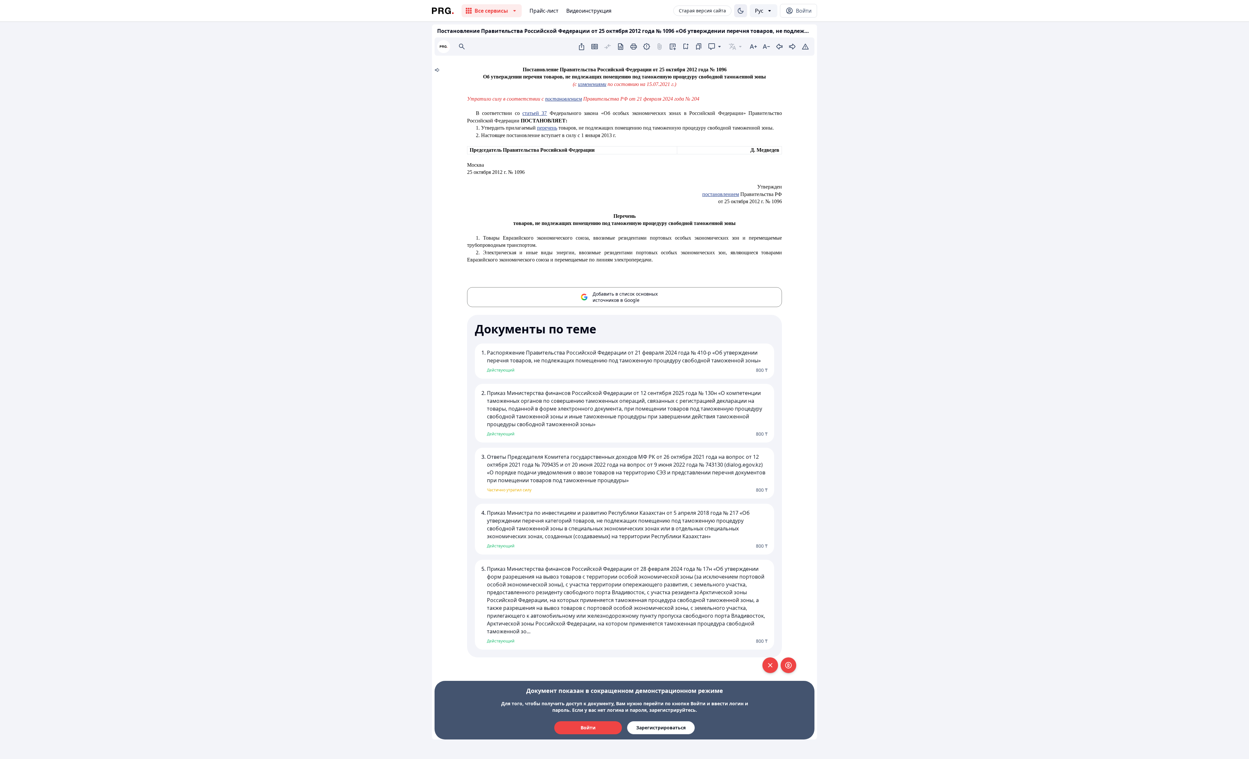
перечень (547, 128)
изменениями (592, 84)
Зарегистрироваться (661, 727)
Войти (588, 727)
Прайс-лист (544, 10)
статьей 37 (534, 113)
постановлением (563, 99)
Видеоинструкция (588, 10)
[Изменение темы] (740, 10)
